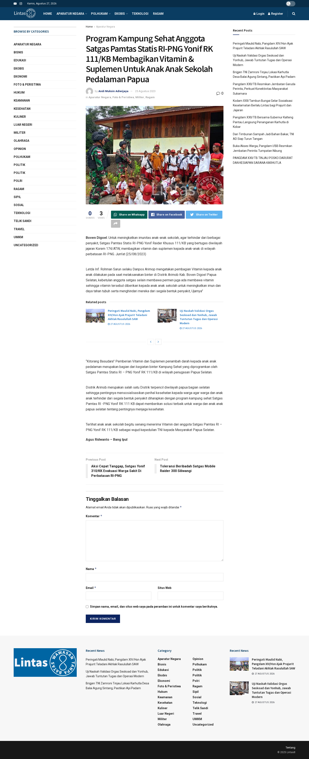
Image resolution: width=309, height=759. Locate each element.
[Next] (158, 342)
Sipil (17, 197)
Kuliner (20, 116)
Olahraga (21, 140)
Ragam (158, 13)
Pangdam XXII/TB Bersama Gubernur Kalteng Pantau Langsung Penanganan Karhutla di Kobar (263, 122)
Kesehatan (22, 108)
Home (47, 13)
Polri (18, 180)
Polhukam (99, 13)
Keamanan (22, 100)
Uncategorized (26, 245)
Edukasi (20, 60)
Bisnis (18, 52)
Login (260, 13)
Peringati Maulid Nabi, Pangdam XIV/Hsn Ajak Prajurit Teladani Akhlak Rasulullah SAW (129, 315)
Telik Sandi (22, 221)
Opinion (20, 149)
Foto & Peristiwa (123, 97)
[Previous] (151, 342)
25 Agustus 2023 (145, 91)
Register (277, 13)
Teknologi (140, 13)
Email (91, 588)
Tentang (290, 747)
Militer (139, 97)
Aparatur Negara (70, 13)
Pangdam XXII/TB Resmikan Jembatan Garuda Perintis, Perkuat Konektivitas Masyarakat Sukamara (264, 88)
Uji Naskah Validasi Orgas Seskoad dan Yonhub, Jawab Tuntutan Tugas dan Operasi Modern (199, 317)
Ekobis (120, 13)
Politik (19, 165)
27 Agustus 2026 (120, 324)
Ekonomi (20, 76)
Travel (19, 229)
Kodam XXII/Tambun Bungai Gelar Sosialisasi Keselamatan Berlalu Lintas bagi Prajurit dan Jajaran (262, 105)
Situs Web (164, 588)
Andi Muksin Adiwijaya (113, 91)
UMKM (18, 237)
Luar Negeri (23, 124)
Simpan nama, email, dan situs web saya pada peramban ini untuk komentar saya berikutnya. (154, 606)
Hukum (19, 92)
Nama (91, 569)
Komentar (94, 516)
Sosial (19, 205)
